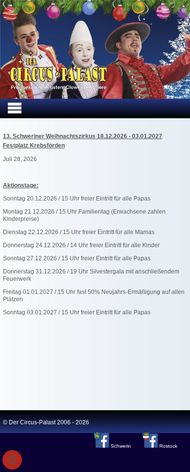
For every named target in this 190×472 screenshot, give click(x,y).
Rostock (167, 446)
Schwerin (121, 446)
